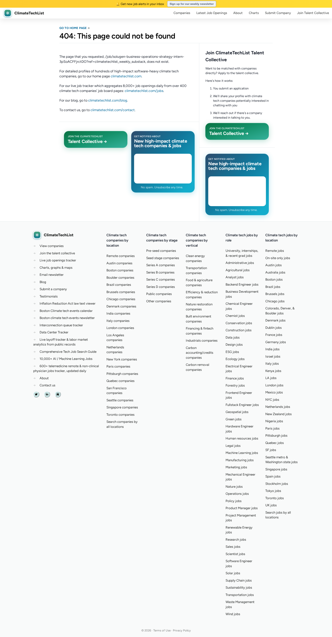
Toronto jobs (274, 498)
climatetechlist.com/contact (112, 110)
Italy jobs (272, 363)
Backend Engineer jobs (242, 284)
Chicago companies (120, 299)
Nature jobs (234, 486)
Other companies (158, 301)
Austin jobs (273, 265)
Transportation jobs (240, 595)
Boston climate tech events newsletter (67, 318)
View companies (52, 246)
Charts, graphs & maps (56, 267)
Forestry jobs (235, 385)
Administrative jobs (240, 263)
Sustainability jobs (239, 587)
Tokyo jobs (273, 491)
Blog (43, 282)
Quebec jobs (274, 443)
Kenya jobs (273, 371)
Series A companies (160, 265)
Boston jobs (274, 279)
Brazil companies (118, 285)
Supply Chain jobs (239, 580)
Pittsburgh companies (122, 374)
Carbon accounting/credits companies (199, 352)
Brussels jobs (274, 294)
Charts (254, 13)
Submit (278, 13)
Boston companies (119, 270)
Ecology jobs (235, 359)
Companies (181, 13)
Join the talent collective (57, 253)
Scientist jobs (235, 554)
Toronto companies (120, 414)
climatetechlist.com (126, 76)
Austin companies (119, 263)
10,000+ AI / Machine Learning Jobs (66, 359)
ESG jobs (232, 352)
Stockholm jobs (276, 484)
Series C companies (160, 279)
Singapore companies (122, 407)
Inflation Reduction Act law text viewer (67, 303)
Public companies (159, 294)
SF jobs (270, 450)
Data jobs (233, 337)
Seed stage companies (162, 258)
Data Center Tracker (54, 332)
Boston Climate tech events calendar (66, 311)
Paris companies (118, 366)
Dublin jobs (273, 328)
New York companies (121, 359)
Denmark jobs (275, 320)
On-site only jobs (277, 258)
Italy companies (117, 321)
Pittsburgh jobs (276, 435)
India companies (118, 313)
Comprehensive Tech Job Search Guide (68, 352)
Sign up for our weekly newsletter (192, 3)
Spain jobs (273, 476)
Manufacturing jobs (240, 460)
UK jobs (271, 505)
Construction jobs (238, 330)
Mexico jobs (274, 392)
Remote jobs (274, 251)
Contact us (47, 385)
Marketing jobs (236, 467)
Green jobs (234, 419)
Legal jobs (233, 446)
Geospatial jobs (237, 412)
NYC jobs (272, 400)
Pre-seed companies (161, 251)
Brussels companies (120, 292)
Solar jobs (233, 573)
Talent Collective (313, 13)
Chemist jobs (235, 316)
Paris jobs (272, 428)
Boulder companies (120, 277)
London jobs (274, 385)
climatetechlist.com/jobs (144, 91)
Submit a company (53, 289)
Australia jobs (275, 272)
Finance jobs (235, 378)
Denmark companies (121, 306)
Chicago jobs (275, 301)
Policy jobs (234, 501)
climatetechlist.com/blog (107, 100)
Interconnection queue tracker (61, 325)
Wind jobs (233, 614)
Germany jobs (275, 342)
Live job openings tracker (58, 260)
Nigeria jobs (274, 421)
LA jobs (270, 378)
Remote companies (120, 256)
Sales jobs (233, 547)
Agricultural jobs (238, 270)
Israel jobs (272, 356)
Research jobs (236, 539)
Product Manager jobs (242, 508)
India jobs (272, 349)
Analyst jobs (235, 277)
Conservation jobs (239, 323)
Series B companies (160, 272)
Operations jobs (237, 494)
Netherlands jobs (277, 407)
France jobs (273, 335)
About (238, 13)
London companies (120, 328)
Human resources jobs (242, 438)
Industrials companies (201, 340)
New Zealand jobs (278, 414)
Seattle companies (119, 400)
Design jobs (234, 344)
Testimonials (49, 296)
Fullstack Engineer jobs (242, 405)
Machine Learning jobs (242, 453)
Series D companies (160, 287)
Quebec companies (120, 381)
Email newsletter (52, 275)
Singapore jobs (276, 469)
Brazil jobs (272, 287)
